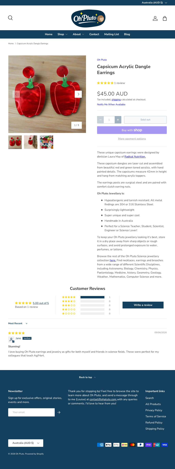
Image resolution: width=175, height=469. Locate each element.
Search (149, 398)
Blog (127, 34)
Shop (61, 34)
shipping (116, 99)
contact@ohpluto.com (103, 399)
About (77, 34)
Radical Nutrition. (135, 156)
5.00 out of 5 (41, 303)
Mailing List (111, 34)
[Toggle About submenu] (83, 34)
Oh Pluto (102, 59)
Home (48, 34)
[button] (165, 18)
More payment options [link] (132, 139)
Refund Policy (153, 422)
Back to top (86, 377)
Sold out (145, 119)
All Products (153, 404)
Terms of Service (155, 416)
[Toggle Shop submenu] (66, 34)
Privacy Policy (153, 410)
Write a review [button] (143, 305)
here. (113, 260)
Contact (94, 34)
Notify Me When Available (111, 104)
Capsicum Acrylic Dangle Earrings (32, 43)
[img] (16, 333)
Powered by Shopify (34, 453)
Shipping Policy (154, 429)
